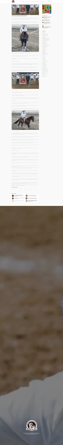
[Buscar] (45, 1)
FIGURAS (43, 55)
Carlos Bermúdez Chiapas (45, 40)
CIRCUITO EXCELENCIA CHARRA (45, 45)
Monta (18, 185)
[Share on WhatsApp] (25, 189)
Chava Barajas (44, 44)
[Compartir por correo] (36, 189)
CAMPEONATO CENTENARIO (45, 38)
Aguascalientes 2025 (44, 35)
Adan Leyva (43, 33)
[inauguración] (25, 10)
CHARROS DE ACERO (44, 43)
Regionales (43, 69)
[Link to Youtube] (49, 1)
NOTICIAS (43, 66)
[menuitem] (23, 1)
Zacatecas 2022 (44, 76)
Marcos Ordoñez (44, 62)
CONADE (43, 47)
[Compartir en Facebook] (14, 189)
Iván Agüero (43, 59)
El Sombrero (43, 50)
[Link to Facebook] (47, 1)
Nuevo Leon (43, 67)
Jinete (15, 185)
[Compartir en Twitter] (20, 189)
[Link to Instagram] (48, 1)
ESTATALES (43, 52)
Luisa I (43, 61)
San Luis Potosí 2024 (44, 71)
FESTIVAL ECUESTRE (44, 54)
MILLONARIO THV (44, 64)
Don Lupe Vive (44, 49)
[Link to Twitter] (50, 1)
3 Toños (43, 32)
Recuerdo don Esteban (45, 68)
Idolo (12, 185)
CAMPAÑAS (43, 37)
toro (23, 185)
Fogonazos (43, 56)
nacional (20, 185)
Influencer (14, 185)
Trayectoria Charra (44, 73)
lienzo (17, 185)
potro (22, 185)
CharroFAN (43, 42)
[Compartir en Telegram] (31, 189)
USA (42, 74)
